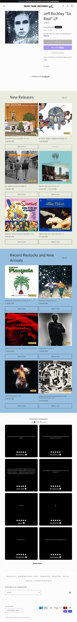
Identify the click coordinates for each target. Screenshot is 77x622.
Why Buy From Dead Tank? (42, 581)
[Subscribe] (39, 592)
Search (36, 576)
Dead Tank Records (14, 617)
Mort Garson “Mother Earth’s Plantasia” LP (17, 301)
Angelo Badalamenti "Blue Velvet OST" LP (51, 234)
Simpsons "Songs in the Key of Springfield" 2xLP (19, 234)
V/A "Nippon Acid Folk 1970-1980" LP (15, 186)
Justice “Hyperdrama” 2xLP (13, 396)
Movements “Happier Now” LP (47, 301)
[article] (21, 441)
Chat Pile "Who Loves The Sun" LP (49, 186)
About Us (66, 576)
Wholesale (29, 581)
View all (64, 97)
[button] (4, 6)
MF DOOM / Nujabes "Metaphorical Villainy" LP (52, 138)
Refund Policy (56, 576)
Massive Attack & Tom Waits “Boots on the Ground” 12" (21, 348)
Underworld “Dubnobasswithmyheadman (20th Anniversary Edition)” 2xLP (53, 397)
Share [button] (47, 66)
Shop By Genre (11, 576)
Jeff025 (46, 23)
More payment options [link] (58, 52)
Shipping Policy (45, 576)
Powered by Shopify (24, 617)
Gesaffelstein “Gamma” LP (46, 348)
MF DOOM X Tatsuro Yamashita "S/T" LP (17, 138)
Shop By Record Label (25, 576)
